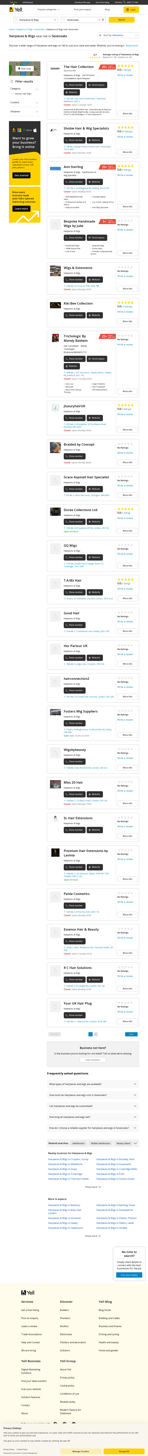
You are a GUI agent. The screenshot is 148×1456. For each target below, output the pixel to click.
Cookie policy (67, 1385)
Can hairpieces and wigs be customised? (70, 1106)
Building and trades (109, 1318)
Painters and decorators (73, 1342)
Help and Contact (30, 1342)
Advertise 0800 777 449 (126, 2)
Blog (107, 9)
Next (131, 1034)
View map (25, 68)
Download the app (82, 2)
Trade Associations (31, 1334)
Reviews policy (67, 1401)
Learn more (21, 208)
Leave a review (29, 1326)
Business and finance (110, 1326)
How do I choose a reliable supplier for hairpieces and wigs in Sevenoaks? (89, 1128)
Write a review (125, 75)
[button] (55, 20)
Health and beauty (109, 1342)
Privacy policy (67, 1377)
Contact (25, 1405)
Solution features (30, 1397)
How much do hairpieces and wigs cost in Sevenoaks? (78, 1095)
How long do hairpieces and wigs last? (69, 1117)
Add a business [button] (93, 1059)
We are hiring (28, 1350)
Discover (66, 1302)
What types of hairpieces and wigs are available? (75, 1084)
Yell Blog (105, 1302)
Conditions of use (69, 1393)
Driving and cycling (109, 1334)
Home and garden (108, 1350)
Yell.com (13, 2)
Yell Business (28, 2)
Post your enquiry (82, 9)
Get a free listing (102, 2)
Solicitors (65, 1350)
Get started (21, 175)
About (24, 1413)
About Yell (65, 1369)
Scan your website (31, 1389)
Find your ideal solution (34, 1381)
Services (27, 1302)
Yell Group (68, 1361)
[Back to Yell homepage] (16, 9)
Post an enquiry (29, 1318)
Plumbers (65, 1318)
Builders (64, 1310)
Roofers (64, 1326)
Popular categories (47, 9)
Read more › (132, 45)
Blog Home (105, 1310)
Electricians (66, 1334)
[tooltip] (103, 20)
